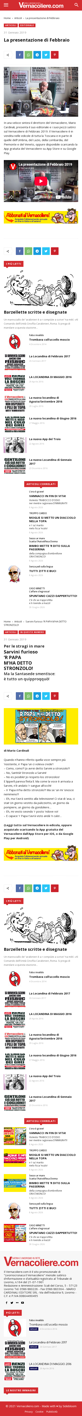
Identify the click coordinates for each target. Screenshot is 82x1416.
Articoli (18, 18)
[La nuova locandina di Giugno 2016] (15, 424)
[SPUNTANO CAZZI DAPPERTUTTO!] (15, 596)
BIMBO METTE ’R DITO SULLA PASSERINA (49, 547)
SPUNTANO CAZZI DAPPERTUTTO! (53, 596)
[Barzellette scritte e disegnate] (41, 288)
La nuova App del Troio (45, 439)
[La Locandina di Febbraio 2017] (15, 362)
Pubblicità (51, 1411)
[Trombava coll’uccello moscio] (15, 341)
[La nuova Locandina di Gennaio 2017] (15, 466)
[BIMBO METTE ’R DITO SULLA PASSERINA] (15, 546)
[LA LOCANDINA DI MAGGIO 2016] (15, 383)
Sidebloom (69, 1406)
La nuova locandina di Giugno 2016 (52, 418)
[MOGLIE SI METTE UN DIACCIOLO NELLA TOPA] (15, 521)
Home (7, 18)
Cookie (39, 1411)
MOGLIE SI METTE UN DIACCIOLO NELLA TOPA (52, 519)
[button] (76, 5)
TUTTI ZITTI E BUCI (42, 571)
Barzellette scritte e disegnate (35, 312)
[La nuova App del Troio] (15, 445)
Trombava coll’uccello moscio (49, 339)
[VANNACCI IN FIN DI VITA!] (15, 499)
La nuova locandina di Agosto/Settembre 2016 (45, 399)
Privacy (29, 1411)
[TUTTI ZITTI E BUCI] (15, 574)
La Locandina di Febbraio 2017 (49, 356)
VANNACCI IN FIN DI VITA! (47, 496)
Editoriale (27, 25)
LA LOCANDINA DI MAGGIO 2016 (50, 377)
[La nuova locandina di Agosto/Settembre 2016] (15, 404)
